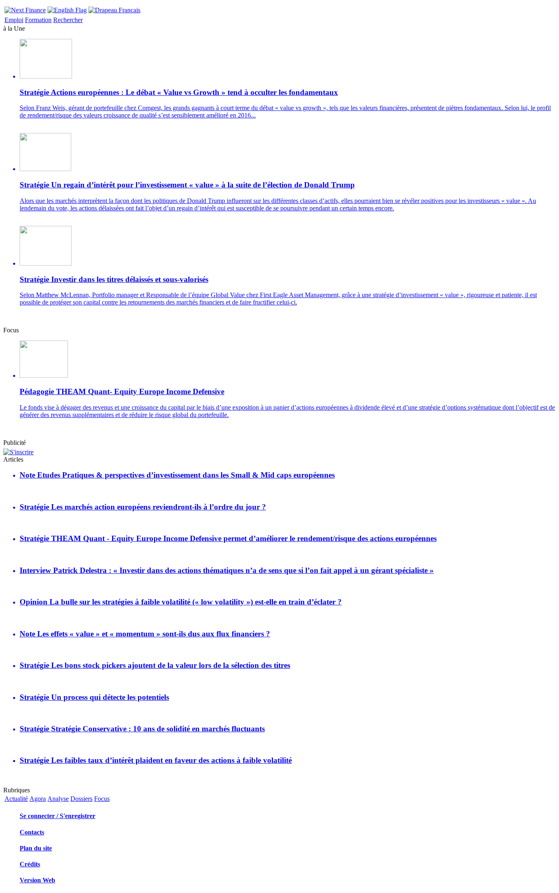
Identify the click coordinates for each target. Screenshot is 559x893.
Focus (102, 798)
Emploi (14, 19)
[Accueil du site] (25, 8)
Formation (38, 19)
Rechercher (68, 19)
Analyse (58, 798)
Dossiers (81, 798)
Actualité (16, 798)
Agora (37, 798)
